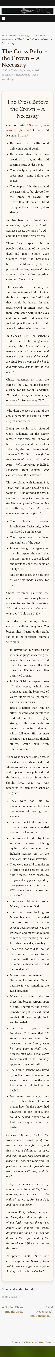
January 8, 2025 (31, 70)
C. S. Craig (11, 70)
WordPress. (45, 1342)
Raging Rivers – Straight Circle (12, 1309)
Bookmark (11, 1297)
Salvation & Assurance (17, 74)
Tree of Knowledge (19, 35)
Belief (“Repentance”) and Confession (41, 1311)
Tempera (31, 1342)
